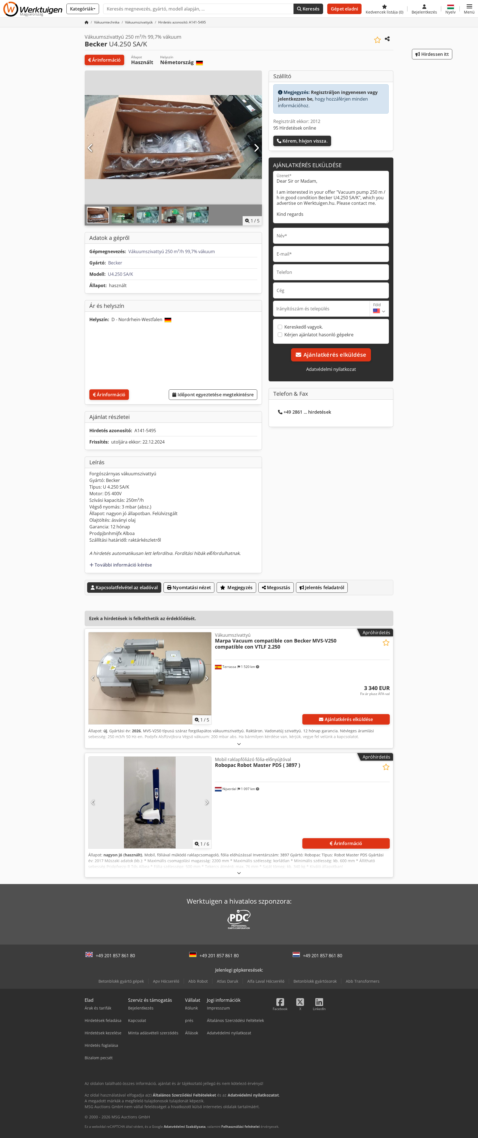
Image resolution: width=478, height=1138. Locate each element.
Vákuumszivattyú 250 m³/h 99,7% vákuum (171, 251)
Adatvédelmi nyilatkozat (331, 369)
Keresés (310, 9)
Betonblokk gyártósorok (315, 981)
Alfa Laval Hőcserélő (265, 981)
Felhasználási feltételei (240, 1126)
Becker (115, 263)
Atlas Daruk (227, 981)
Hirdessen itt (434, 54)
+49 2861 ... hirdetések (307, 412)
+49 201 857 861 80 (115, 956)
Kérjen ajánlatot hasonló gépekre (319, 335)
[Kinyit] (239, 744)
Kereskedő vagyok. (303, 327)
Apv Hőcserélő (166, 981)
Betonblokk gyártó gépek (121, 981)
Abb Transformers (363, 981)
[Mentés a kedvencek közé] (377, 40)
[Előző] (90, 148)
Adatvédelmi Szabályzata (185, 1126)
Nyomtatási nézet (191, 587)
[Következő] (256, 148)
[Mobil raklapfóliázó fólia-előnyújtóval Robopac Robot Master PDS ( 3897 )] (150, 803)
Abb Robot (198, 981)
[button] (469, 9)
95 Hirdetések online (294, 128)
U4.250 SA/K (120, 274)
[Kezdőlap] (87, 22)
